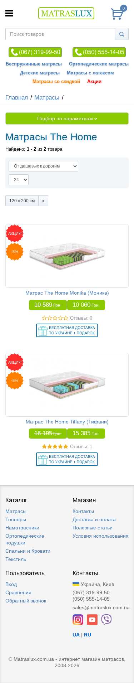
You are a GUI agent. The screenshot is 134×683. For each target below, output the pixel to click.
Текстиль (15, 559)
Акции (94, 81)
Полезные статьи (93, 528)
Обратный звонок (25, 601)
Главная (16, 97)
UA (76, 635)
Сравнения (18, 592)
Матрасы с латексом (90, 73)
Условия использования (101, 536)
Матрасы (46, 97)
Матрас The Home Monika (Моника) (67, 293)
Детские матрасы (40, 73)
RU (87, 635)
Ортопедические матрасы (99, 64)
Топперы (15, 519)
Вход (11, 584)
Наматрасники (22, 528)
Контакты (83, 511)
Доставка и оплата (94, 519)
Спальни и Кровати (27, 551)
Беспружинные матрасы (34, 64)
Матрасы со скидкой (56, 81)
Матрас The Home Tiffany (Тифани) (67, 422)
